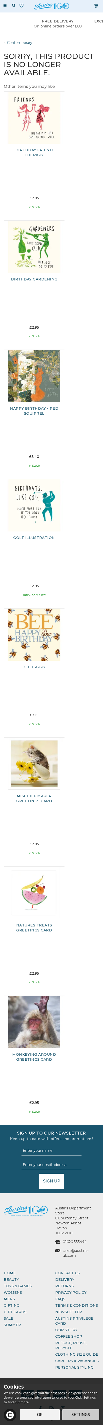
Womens (13, 1292)
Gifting (12, 1305)
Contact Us (67, 1273)
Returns (64, 1286)
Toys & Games (18, 1286)
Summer (12, 1325)
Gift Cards (15, 1312)
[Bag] (96, 5)
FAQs (60, 1299)
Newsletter (68, 1312)
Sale (8, 1318)
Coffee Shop (68, 1336)
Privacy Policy (70, 1292)
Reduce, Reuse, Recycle (70, 1345)
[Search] (14, 5)
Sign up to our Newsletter (51, 1136)
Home (10, 1273)
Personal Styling (74, 1367)
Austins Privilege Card (74, 1321)
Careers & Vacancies (77, 1361)
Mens (9, 1299)
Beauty (11, 1279)
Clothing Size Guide (76, 1354)
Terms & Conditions (76, 1305)
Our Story (66, 1330)
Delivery (64, 1279)
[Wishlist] (23, 5)
